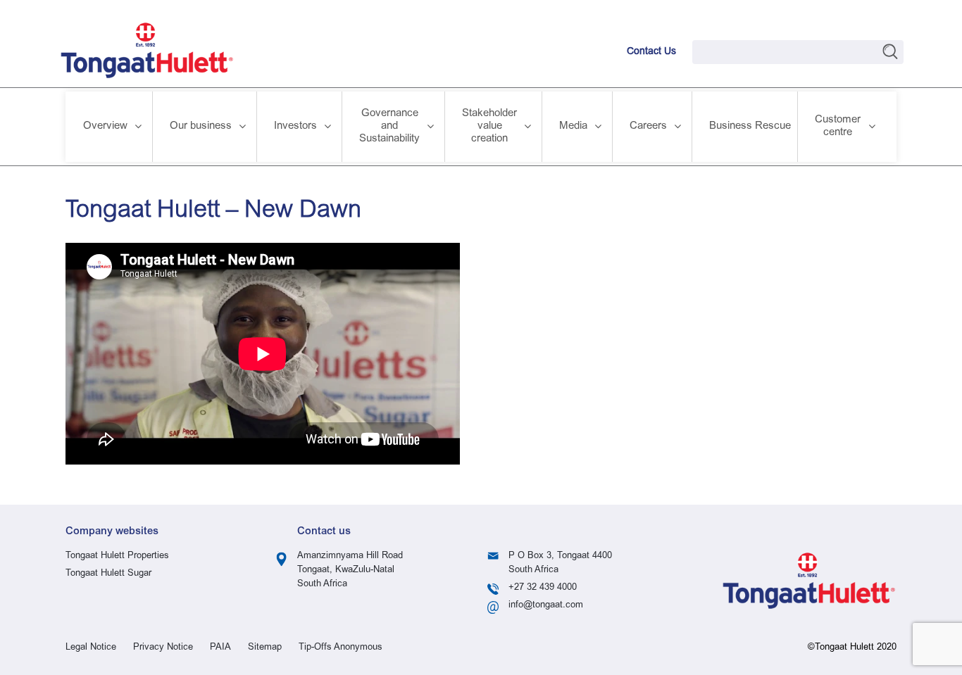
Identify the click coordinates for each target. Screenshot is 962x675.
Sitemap (265, 647)
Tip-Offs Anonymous (340, 647)
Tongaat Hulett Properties (117, 556)
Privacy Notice (163, 647)
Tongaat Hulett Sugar (108, 574)
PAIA (220, 647)
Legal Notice (90, 647)
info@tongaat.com (545, 605)
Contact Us (651, 52)
